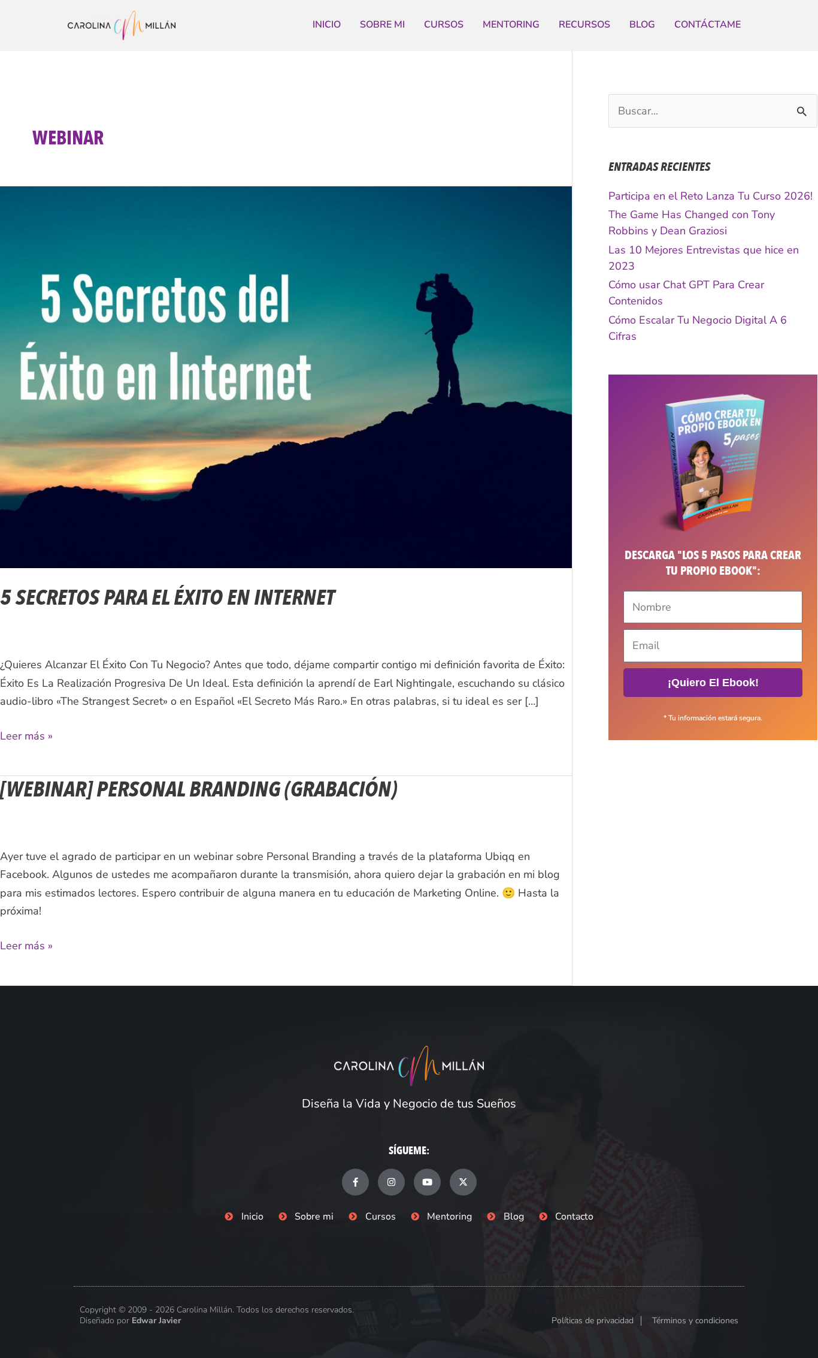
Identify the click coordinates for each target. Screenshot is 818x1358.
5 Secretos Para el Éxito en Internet (167, 597)
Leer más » (26, 735)
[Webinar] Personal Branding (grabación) (198, 789)
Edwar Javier (156, 1320)
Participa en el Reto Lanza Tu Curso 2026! (710, 196)
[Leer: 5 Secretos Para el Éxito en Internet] (286, 376)
